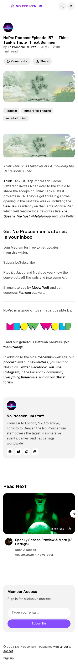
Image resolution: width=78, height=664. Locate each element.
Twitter (24, 367)
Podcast (11, 110)
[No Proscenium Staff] (8, 27)
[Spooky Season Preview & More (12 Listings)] (39, 513)
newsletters (39, 362)
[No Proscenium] (27, 6)
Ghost (64, 646)
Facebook (39, 367)
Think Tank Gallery (18, 181)
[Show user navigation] (71, 6)
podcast (9, 362)
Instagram (11, 372)
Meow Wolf (40, 288)
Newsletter (45, 554)
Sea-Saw (10, 206)
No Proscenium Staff (22, 47)
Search (62, 6)
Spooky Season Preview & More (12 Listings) (43, 542)
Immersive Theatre (37, 110)
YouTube (55, 367)
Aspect (8, 651)
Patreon (25, 293)
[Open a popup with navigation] (5, 6)
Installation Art (15, 118)
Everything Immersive (20, 377)
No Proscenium (42, 357)
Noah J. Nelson (25, 550)
